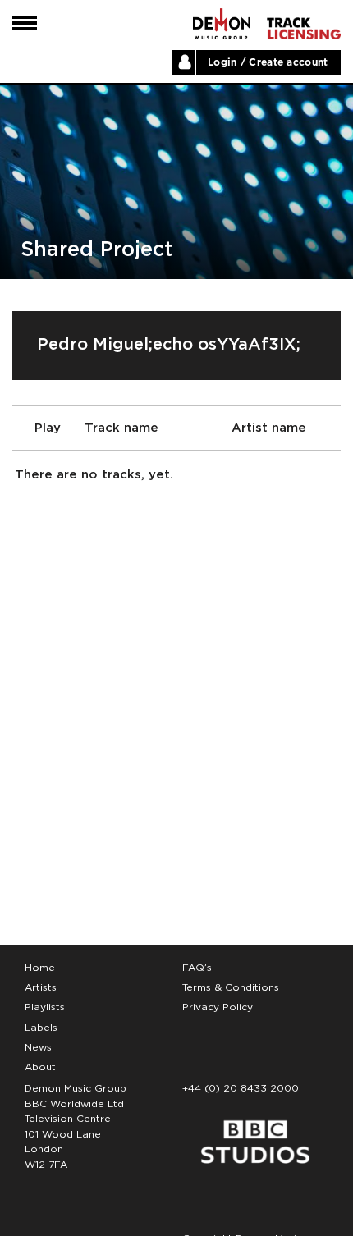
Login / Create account (268, 62)
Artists (41, 987)
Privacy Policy (217, 1007)
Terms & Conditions (230, 987)
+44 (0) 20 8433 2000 (240, 1088)
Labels (41, 1027)
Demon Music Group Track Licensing (221, 23)
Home (40, 968)
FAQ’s (197, 968)
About (40, 1067)
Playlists (45, 1007)
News (38, 1047)
